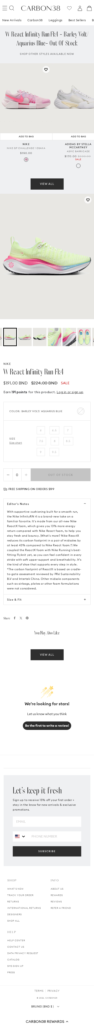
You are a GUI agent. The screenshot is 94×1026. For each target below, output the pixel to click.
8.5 (68, 441)
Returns (13, 901)
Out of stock (60, 475)
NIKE (7, 364)
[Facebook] (14, 618)
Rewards (57, 895)
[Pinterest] (27, 618)
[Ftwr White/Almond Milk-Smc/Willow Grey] (78, 165)
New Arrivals (11, 20)
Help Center (16, 940)
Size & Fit (14, 599)
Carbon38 (35, 20)
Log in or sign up (70, 392)
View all (47, 184)
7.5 (41, 441)
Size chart (15, 442)
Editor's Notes (18, 504)
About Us (57, 888)
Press (11, 972)
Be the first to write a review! (47, 726)
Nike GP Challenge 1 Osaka (26, 148)
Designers (14, 914)
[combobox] (20, 836)
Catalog (13, 959)
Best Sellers (77, 20)
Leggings (56, 20)
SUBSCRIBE (47, 851)
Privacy (53, 990)
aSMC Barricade (78, 151)
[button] (47, 1021)
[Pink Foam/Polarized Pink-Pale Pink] (26, 159)
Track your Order (20, 895)
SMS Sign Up (15, 966)
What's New (15, 888)
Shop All (13, 920)
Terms (39, 990)
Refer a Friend (61, 908)
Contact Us (15, 946)
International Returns (24, 908)
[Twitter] (21, 618)
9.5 (54, 452)
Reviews (56, 901)
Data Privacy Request (22, 953)
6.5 (54, 430)
